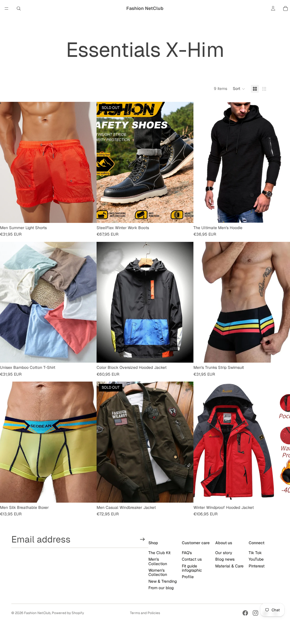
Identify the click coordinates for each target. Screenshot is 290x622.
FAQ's (187, 552)
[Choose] (88, 214)
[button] (239, 89)
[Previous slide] (8, 162)
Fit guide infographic (192, 568)
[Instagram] (255, 613)
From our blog (161, 587)
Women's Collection (157, 572)
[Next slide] (88, 162)
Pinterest (257, 565)
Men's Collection (157, 561)
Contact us (192, 559)
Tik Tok (255, 552)
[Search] (18, 8)
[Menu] (6, 8)
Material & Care (229, 565)
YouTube (256, 559)
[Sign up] (142, 539)
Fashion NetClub (37, 613)
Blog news (224, 559)
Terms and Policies (145, 613)
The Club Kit (159, 552)
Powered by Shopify (68, 613)
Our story (223, 552)
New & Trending (162, 581)
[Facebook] (245, 613)
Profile (188, 576)
